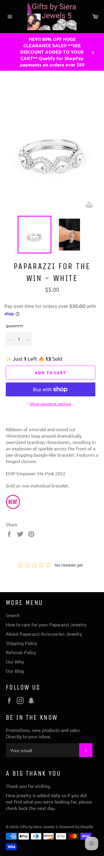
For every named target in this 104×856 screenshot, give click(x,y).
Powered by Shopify (76, 826)
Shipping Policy (21, 643)
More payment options (50, 403)
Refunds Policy (21, 652)
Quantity (14, 326)
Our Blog (15, 671)
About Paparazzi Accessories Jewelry (44, 633)
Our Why (15, 661)
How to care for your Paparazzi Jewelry (46, 624)
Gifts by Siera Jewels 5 (38, 826)
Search (13, 615)
